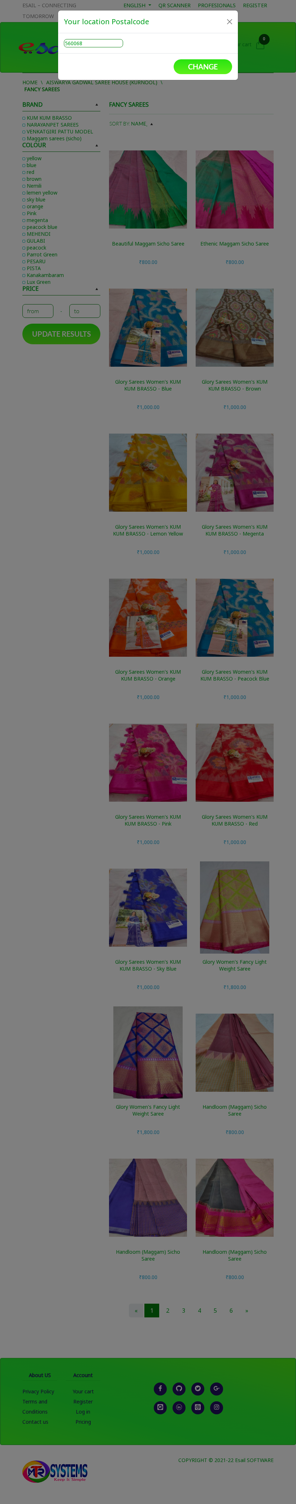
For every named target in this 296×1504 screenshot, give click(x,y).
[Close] (229, 21)
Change (203, 66)
